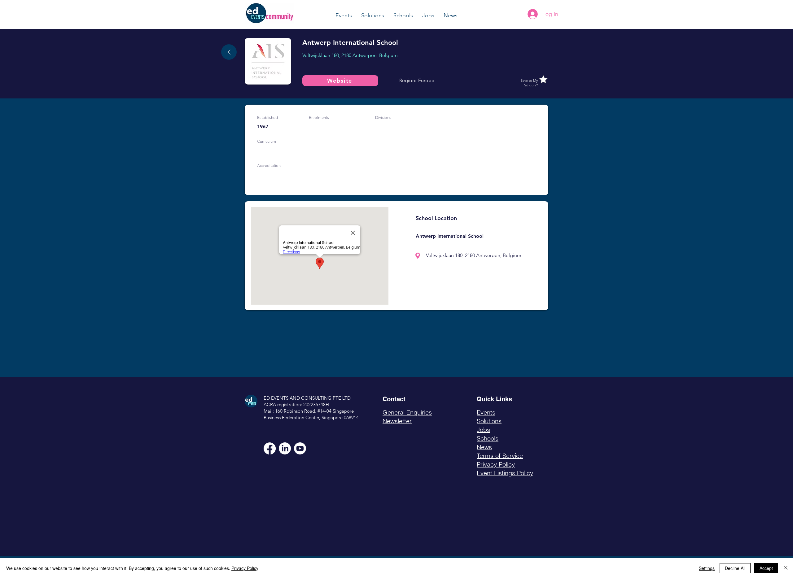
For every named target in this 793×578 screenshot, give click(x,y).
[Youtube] (300, 448)
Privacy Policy (244, 568)
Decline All (735, 568)
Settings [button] (707, 568)
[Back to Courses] (229, 52)
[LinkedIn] (285, 448)
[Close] (785, 568)
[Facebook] (270, 448)
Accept (766, 568)
